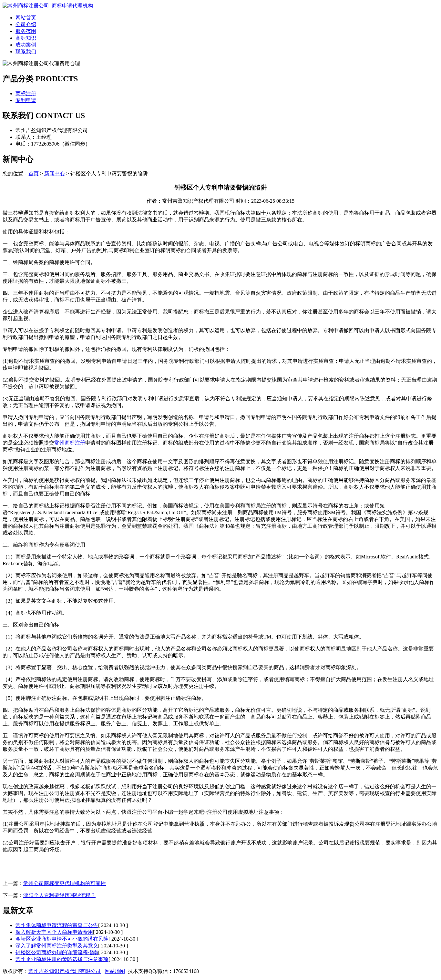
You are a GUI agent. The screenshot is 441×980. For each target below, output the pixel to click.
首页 (33, 173)
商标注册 (25, 93)
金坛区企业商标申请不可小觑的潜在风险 (61, 939)
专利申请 (25, 100)
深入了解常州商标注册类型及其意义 (56, 945)
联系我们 (25, 51)
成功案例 (25, 44)
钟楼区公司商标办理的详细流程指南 (56, 952)
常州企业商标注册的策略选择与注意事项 (61, 959)
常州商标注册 (69, 442)
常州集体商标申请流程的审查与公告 (56, 925)
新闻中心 (54, 173)
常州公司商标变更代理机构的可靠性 (64, 883)
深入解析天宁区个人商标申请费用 (54, 932)
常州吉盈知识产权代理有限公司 (64, 971)
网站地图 (115, 971)
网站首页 (25, 17)
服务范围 (25, 31)
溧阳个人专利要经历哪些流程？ (59, 895)
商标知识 (25, 38)
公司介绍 (25, 24)
